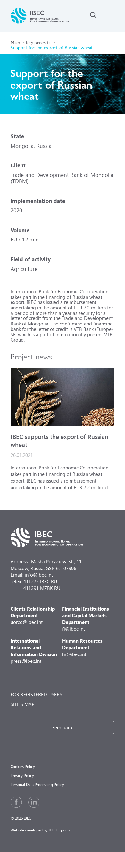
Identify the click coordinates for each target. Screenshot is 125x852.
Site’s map (22, 704)
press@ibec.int (34, 650)
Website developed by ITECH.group (40, 830)
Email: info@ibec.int (32, 574)
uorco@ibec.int (33, 615)
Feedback (62, 727)
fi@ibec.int (85, 618)
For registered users (36, 694)
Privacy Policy (22, 775)
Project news (31, 356)
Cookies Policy (23, 766)
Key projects (38, 42)
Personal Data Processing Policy (37, 784)
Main (15, 42)
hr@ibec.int (82, 647)
